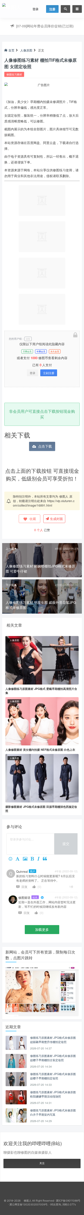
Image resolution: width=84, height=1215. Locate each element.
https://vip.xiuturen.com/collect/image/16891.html (44, 503)
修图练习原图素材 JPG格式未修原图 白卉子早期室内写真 (53, 1112)
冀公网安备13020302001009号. (28, 1204)
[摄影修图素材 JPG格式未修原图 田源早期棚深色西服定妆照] (42, 778)
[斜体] (40, 859)
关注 (42, 1163)
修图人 (63, 496)
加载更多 (42, 929)
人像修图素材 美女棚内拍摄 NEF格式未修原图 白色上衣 (40, 750)
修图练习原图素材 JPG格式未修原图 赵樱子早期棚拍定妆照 (53, 1076)
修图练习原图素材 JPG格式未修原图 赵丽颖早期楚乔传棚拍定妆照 (53, 1040)
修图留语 (28, 897)
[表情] (12, 859)
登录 (36, 9)
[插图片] (27, 859)
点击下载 (45, 446)
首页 (11, 50)
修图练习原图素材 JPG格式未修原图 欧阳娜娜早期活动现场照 (53, 1094)
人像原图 (26, 50)
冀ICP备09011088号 (68, 1200)
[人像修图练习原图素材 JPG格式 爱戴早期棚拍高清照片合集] (42, 660)
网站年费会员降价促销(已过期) (45, 26)
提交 (65, 843)
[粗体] (34, 859)
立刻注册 (48, 373)
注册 (52, 9)
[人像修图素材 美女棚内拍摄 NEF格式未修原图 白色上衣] (42, 721)
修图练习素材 (14, 74)
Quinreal (25, 871)
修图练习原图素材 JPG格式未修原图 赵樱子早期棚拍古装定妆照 (53, 1058)
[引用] (46, 859)
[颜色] (19, 859)
